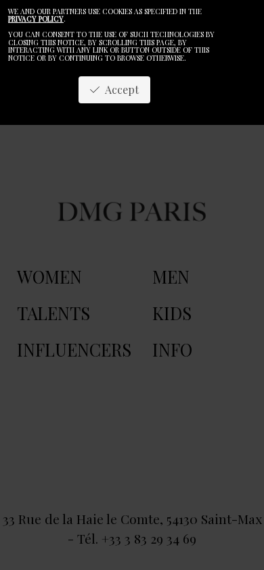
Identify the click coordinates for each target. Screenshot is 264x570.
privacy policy (36, 19)
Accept (119, 89)
